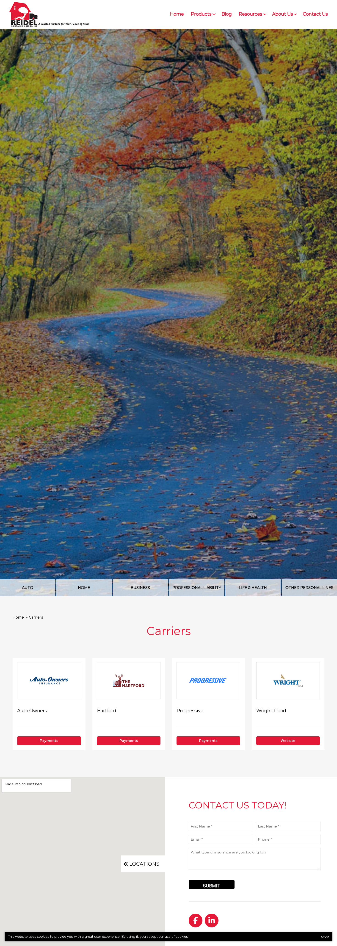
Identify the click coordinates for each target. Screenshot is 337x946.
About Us (282, 14)
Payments (49, 741)
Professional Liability (196, 588)
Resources (250, 14)
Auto (27, 588)
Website (288, 741)
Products (201, 14)
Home (177, 14)
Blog (226, 14)
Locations (144, 864)
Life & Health (253, 588)
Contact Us (315, 14)
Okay (325, 936)
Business (140, 588)
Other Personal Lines (309, 588)
